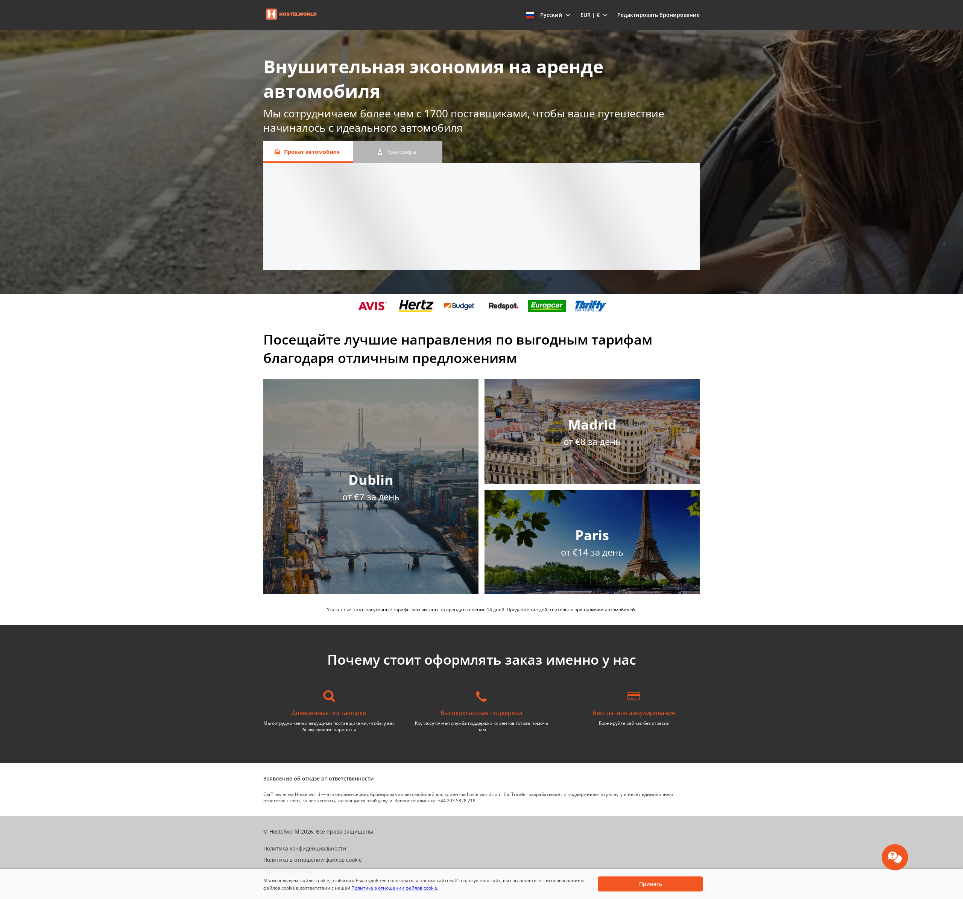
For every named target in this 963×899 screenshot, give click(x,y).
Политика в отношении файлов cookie (394, 888)
